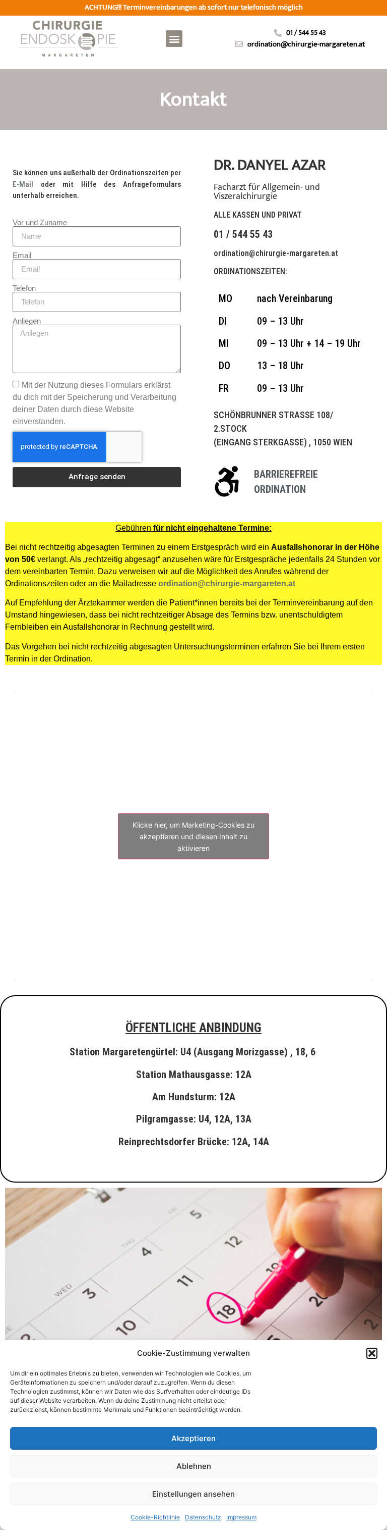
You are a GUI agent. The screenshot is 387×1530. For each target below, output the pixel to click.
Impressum (241, 1517)
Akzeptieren (193, 1438)
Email (22, 255)
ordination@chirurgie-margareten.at (276, 253)
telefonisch (258, 7)
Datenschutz (203, 1517)
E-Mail (23, 184)
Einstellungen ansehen (193, 1494)
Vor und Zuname (40, 222)
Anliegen (27, 321)
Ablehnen (193, 1466)
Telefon (24, 288)
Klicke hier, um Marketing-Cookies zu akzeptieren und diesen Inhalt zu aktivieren (193, 836)
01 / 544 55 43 (243, 234)
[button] (372, 1353)
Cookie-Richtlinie (155, 1517)
